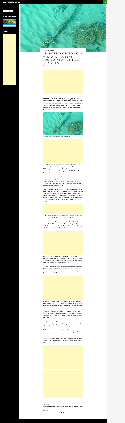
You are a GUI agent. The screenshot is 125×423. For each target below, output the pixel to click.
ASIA (44, 50)
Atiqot (45, 201)
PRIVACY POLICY (98, 2)
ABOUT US (67, 2)
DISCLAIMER (81, 2)
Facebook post (72, 183)
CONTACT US (89, 2)
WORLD (74, 2)
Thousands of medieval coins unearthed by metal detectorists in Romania (62, 411)
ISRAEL (47, 50)
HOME (61, 2)
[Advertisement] (63, 82)
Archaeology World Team (61, 66)
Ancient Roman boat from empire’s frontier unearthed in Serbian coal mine (62, 405)
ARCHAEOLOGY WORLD (11, 2)
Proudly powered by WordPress (19, 421)
